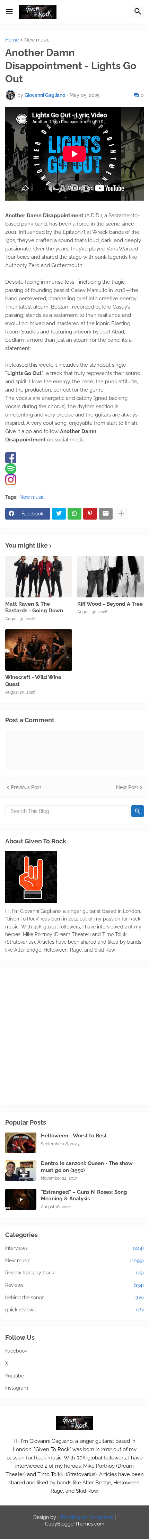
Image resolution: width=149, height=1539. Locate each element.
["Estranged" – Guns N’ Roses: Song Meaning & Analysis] (20, 1199)
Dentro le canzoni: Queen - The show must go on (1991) (87, 1166)
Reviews (74, 1285)
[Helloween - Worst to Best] (20, 1143)
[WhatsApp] (74, 514)
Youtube (14, 1375)
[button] (9, 12)
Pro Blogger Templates (87, 1517)
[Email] (106, 514)
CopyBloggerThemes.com (74, 1524)
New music (37, 40)
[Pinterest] (90, 514)
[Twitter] (59, 514)
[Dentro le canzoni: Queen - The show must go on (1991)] (20, 1170)
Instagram (16, 1388)
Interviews (74, 1248)
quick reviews (74, 1309)
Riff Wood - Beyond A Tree (110, 604)
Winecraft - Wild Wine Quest (33, 680)
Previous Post (26, 787)
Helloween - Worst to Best (74, 1136)
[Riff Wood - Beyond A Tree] (110, 576)
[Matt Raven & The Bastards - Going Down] (38, 576)
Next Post (127, 787)
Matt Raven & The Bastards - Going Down (34, 607)
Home (12, 40)
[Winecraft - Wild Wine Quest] (38, 650)
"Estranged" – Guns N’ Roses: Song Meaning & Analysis (84, 1195)
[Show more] (121, 514)
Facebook (16, 1351)
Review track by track (74, 1272)
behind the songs (74, 1297)
